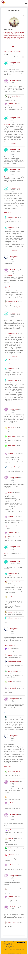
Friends (6, 54)
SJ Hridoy (10, 830)
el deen (10, 681)
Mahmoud (10, 838)
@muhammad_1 (8, 275)
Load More (14, 933)
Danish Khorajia (12, 688)
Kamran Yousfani (12, 671)
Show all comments (10, 645)
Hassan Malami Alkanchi (14, 661)
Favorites (18, 51)
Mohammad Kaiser (15, 62)
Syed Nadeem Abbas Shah (15, 96)
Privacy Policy (8, 949)
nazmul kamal (11, 597)
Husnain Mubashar (13, 889)
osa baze (10, 492)
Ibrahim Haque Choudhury (15, 582)
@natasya (6, 177)
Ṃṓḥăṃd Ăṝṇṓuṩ (12, 427)
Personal (6, 51)
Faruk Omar (11, 612)
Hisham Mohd (11, 854)
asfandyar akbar (12, 467)
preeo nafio (11, 797)
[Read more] (14, 143)
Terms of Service (20, 949)
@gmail (18, 307)
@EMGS (7, 537)
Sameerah (10, 655)
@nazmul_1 (7, 553)
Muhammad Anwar (13, 287)
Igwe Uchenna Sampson (14, 771)
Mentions (12, 51)
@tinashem (7, 124)
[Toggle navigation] (26, 3)
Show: (9, 57)
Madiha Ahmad (14, 80)
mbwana (10, 717)
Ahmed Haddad (12, 436)
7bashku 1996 (11, 848)
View (20, 39)
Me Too (9, 648)
